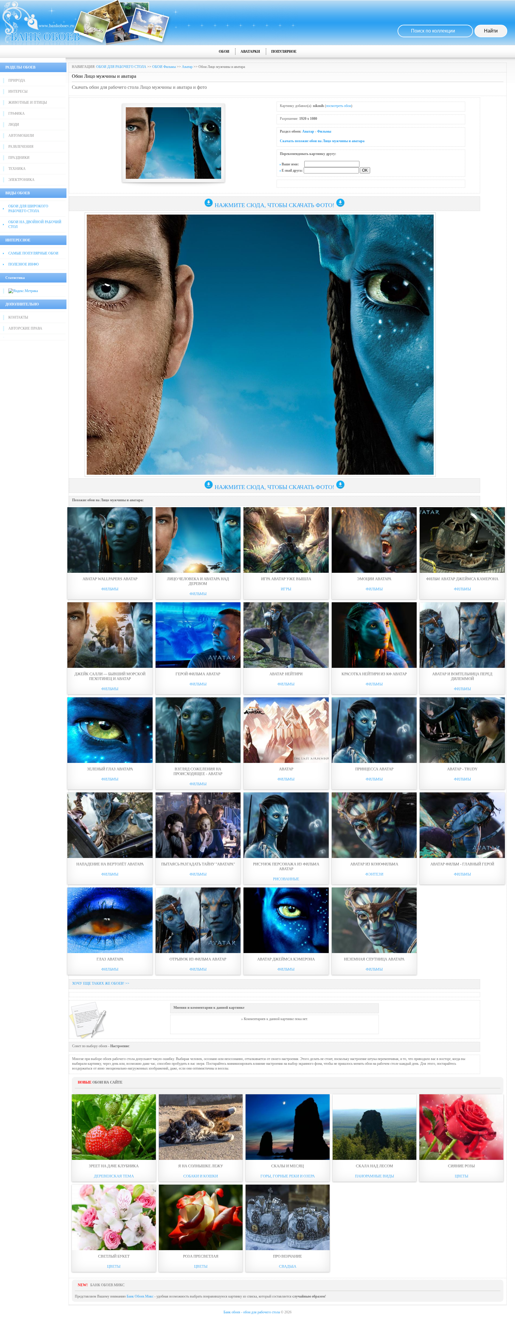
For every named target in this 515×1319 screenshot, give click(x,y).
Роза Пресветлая (200, 1256)
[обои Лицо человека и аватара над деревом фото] (198, 540)
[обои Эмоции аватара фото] (374, 540)
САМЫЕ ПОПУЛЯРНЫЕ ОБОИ (33, 253)
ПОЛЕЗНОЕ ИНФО (23, 264)
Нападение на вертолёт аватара (110, 864)
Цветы (461, 1176)
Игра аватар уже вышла (286, 579)
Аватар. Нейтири (286, 674)
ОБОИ (224, 51)
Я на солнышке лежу (200, 1166)
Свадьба (287, 1266)
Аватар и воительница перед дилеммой (462, 676)
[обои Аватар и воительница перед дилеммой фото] (462, 635)
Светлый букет (114, 1256)
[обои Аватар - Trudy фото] (462, 730)
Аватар (187, 67)
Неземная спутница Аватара (374, 959)
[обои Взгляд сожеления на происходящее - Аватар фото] (198, 730)
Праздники (19, 158)
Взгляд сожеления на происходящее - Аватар (197, 771)
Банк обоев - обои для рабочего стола (252, 1312)
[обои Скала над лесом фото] (375, 1127)
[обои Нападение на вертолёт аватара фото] (110, 825)
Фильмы (324, 131)
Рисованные (286, 879)
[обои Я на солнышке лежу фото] (201, 1127)
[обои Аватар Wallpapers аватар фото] (110, 540)
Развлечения (20, 147)
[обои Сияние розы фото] (461, 1127)
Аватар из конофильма (374, 864)
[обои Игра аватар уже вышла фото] (286, 540)
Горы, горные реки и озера (287, 1176)
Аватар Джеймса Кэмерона (286, 959)
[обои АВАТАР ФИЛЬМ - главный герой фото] (462, 825)
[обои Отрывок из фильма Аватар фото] (198, 920)
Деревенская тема (114, 1176)
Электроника (21, 180)
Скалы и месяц (287, 1166)
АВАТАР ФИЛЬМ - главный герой (462, 864)
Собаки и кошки (200, 1176)
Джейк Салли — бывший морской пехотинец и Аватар (110, 676)
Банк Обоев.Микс (140, 1296)
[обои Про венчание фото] (288, 1217)
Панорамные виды (374, 1176)
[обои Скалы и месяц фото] (288, 1127)
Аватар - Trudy (462, 769)
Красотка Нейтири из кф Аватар (374, 674)
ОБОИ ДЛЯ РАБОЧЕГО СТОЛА (121, 67)
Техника (17, 169)
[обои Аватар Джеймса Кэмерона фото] (286, 920)
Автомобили (21, 136)
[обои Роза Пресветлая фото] (201, 1217)
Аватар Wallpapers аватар (110, 579)
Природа (16, 80)
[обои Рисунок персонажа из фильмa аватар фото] (286, 825)
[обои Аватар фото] (286, 730)
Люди (13, 124)
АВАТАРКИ (250, 51)
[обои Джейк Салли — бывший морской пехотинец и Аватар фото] (110, 635)
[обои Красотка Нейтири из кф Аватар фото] (374, 635)
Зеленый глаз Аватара (110, 769)
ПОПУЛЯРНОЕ (284, 51)
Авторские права (25, 328)
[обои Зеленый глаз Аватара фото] (110, 730)
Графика (16, 113)
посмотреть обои (338, 106)
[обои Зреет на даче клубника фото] (114, 1127)
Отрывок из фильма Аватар (198, 959)
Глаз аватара (110, 959)
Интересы (17, 91)
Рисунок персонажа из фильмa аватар (286, 866)
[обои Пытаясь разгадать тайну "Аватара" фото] (198, 825)
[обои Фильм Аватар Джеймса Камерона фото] (462, 540)
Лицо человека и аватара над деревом (198, 581)
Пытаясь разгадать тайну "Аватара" (198, 864)
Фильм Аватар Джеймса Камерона (462, 579)
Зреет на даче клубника (114, 1166)
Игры (286, 589)
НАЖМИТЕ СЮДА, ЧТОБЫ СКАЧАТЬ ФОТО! (274, 205)
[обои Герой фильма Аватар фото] (198, 635)
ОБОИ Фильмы (164, 67)
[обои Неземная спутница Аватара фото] (374, 920)
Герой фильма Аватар (198, 674)
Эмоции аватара (374, 579)
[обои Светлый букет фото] (114, 1217)
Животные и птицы (27, 102)
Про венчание (287, 1256)
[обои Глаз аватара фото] (110, 920)
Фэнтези (374, 874)
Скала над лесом (374, 1166)
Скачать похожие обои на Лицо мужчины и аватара (322, 141)
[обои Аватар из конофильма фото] (374, 825)
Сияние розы (461, 1166)
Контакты (18, 317)
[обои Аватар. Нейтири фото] (286, 635)
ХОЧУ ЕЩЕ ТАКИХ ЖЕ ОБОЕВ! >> (100, 983)
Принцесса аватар (374, 769)
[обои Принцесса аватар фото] (374, 730)
